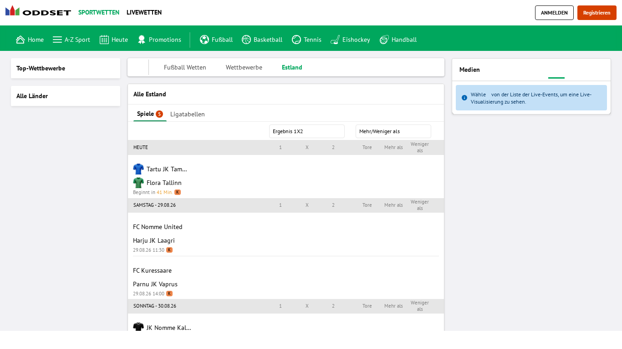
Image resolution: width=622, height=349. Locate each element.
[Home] (40, 13)
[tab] (150, 113)
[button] (286, 147)
